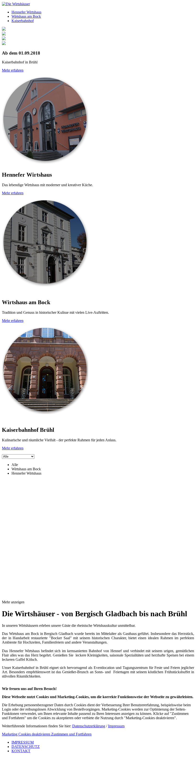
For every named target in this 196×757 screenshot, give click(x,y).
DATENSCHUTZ (25, 747)
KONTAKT (20, 751)
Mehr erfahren (12, 70)
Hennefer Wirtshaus (26, 12)
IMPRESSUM (22, 742)
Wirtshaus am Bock (26, 16)
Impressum (116, 726)
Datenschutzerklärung (88, 726)
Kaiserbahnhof (22, 21)
